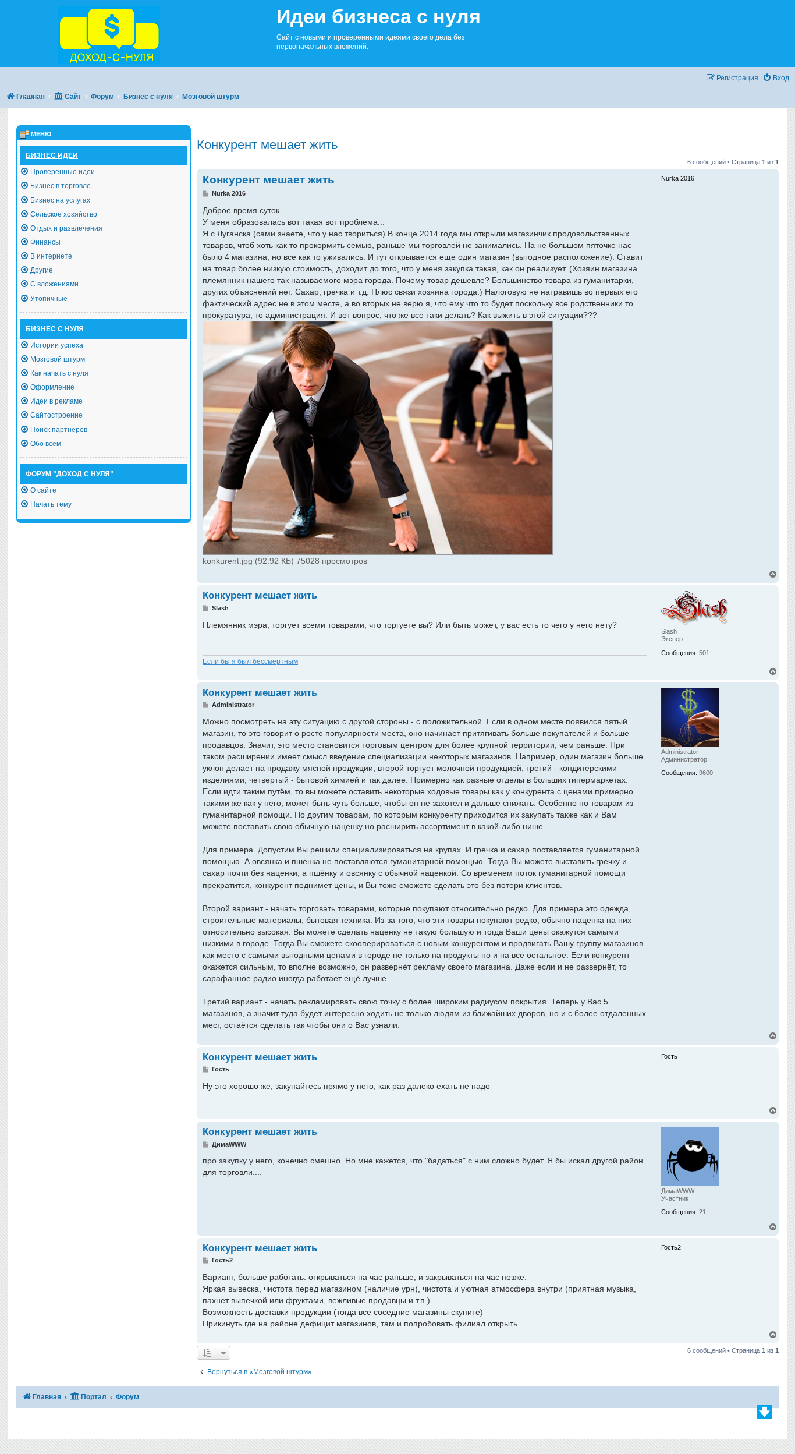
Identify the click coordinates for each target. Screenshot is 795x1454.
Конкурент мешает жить (267, 144)
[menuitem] (775, 78)
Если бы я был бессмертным (250, 661)
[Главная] (138, 33)
